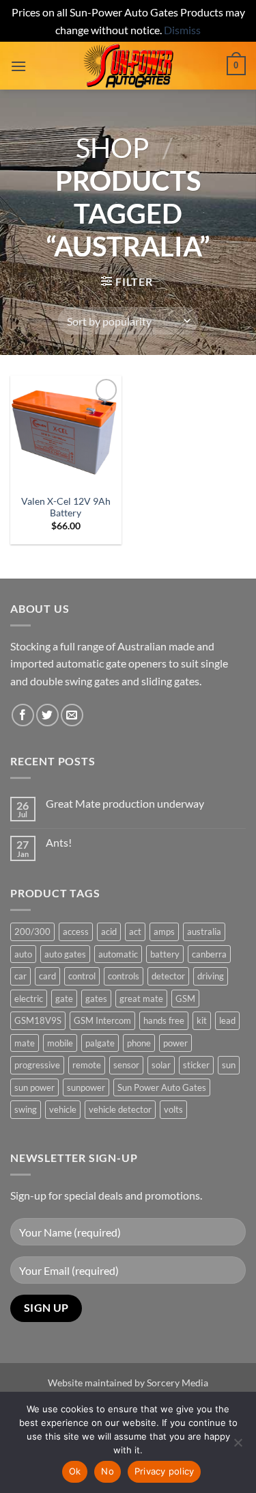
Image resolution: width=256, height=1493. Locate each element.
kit (202, 1020)
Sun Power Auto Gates (161, 1087)
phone (139, 1043)
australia (204, 931)
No (107, 1471)
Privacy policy (164, 1471)
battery (165, 954)
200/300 (32, 931)
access (76, 931)
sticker (196, 1064)
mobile (60, 1043)
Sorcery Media (177, 1382)
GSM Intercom (102, 1020)
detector (168, 975)
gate (64, 998)
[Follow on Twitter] (47, 715)
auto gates (65, 954)
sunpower (86, 1087)
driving (210, 975)
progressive (37, 1064)
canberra (209, 954)
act (135, 931)
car (20, 975)
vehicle (62, 1109)
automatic (118, 954)
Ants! (59, 842)
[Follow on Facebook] (23, 715)
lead (227, 1020)
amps (164, 931)
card (47, 975)
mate (24, 1043)
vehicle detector (120, 1109)
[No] (237, 1446)
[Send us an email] (72, 715)
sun (229, 1064)
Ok (75, 1471)
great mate (141, 998)
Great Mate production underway (125, 803)
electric (28, 998)
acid (109, 931)
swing (25, 1109)
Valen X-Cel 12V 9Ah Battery (66, 507)
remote (86, 1064)
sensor (126, 1064)
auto (23, 954)
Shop (112, 147)
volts (173, 1109)
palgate (100, 1043)
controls (123, 975)
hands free (163, 1020)
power (175, 1043)
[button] (18, 66)
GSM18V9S (37, 1020)
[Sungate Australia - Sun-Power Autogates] (128, 66)
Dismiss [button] (182, 29)
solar (161, 1064)
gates (96, 998)
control (82, 975)
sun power (34, 1087)
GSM (185, 998)
